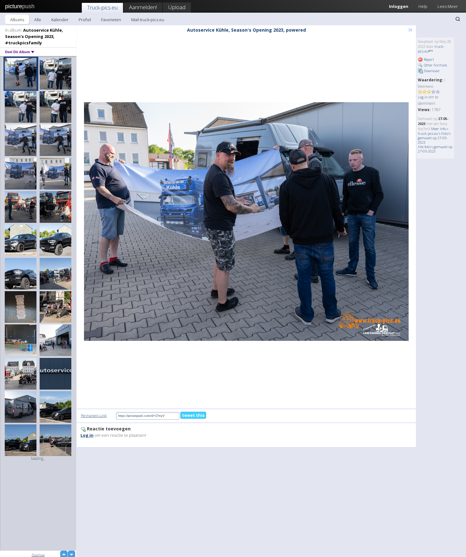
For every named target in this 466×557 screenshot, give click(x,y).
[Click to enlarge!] (246, 221)
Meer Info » (440, 128)
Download (431, 70)
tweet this (193, 415)
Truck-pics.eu (102, 7)
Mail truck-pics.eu (147, 19)
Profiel (85, 19)
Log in (423, 97)
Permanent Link (94, 415)
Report (428, 59)
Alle (37, 19)
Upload (176, 7)
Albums (17, 19)
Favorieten (111, 19)
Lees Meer (447, 6)
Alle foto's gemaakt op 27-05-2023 (435, 148)
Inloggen (398, 6)
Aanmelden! (143, 7)
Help (422, 6)
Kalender (59, 19)
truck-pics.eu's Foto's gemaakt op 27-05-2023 (434, 138)
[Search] (458, 19)
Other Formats (435, 65)
